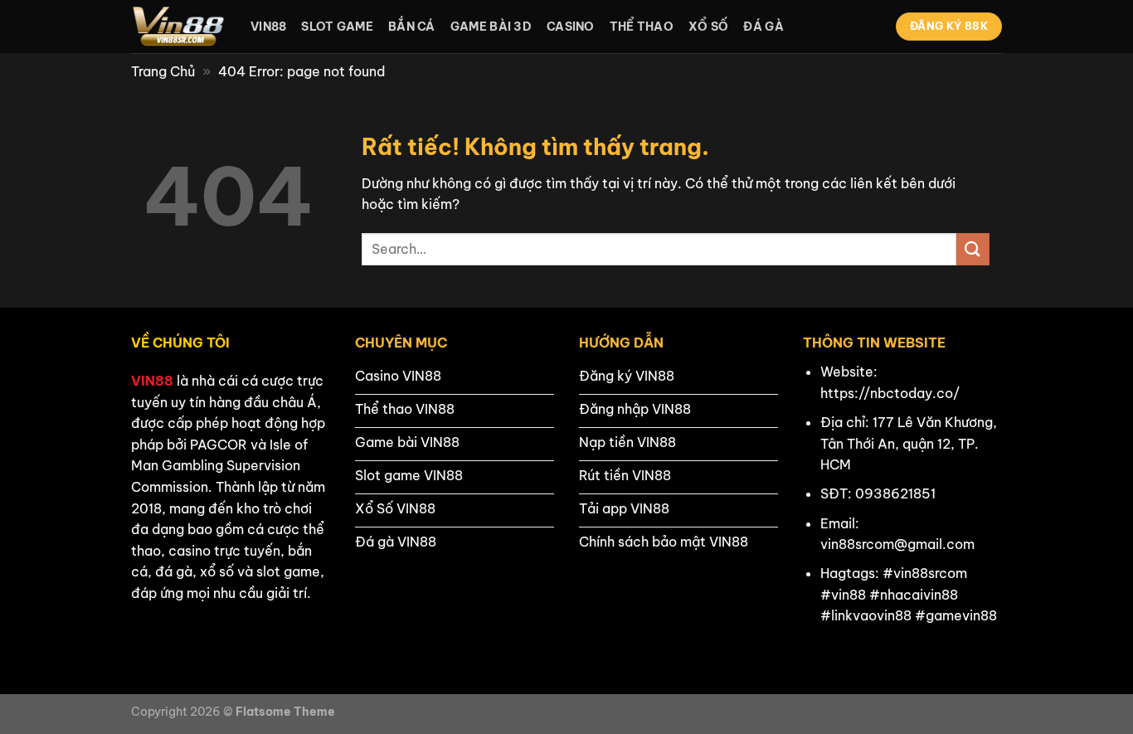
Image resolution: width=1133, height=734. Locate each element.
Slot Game (337, 26)
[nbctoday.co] (178, 26)
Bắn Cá (411, 26)
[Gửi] (973, 249)
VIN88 (152, 380)
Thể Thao (641, 26)
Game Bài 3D (491, 26)
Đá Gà (763, 26)
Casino (571, 26)
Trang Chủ (163, 71)
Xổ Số (708, 26)
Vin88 (268, 26)
